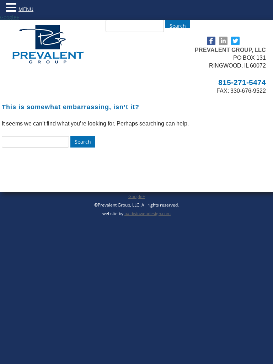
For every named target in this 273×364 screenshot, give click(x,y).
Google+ (9, 17)
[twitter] (235, 41)
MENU (25, 9)
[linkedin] (223, 41)
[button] (12, 7)
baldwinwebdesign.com (147, 213)
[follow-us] (211, 41)
